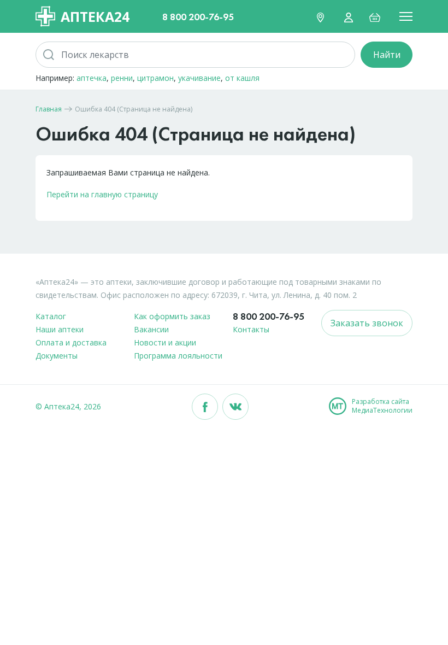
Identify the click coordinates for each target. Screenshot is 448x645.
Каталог (51, 316)
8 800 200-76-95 (198, 16)
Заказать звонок (367, 323)
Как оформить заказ (172, 316)
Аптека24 (95, 16)
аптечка (91, 78)
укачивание (199, 78)
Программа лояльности (178, 355)
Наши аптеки (60, 329)
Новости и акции (165, 342)
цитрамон (155, 78)
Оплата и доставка (71, 342)
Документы (57, 355)
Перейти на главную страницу (102, 194)
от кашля (242, 78)
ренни (122, 78)
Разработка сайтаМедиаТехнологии (382, 406)
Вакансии (151, 329)
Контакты (251, 329)
